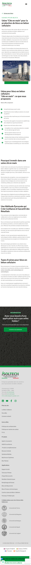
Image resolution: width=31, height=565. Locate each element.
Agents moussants (7, 441)
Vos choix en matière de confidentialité (14, 559)
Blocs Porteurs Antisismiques (10, 489)
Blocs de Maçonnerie (7, 486)
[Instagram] (15, 401)
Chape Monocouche (7, 476)
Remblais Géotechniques (8, 479)
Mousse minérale (6, 451)
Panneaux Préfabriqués (8, 496)
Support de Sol (5, 469)
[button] (26, 4)
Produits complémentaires (9, 448)
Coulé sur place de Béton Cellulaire (11, 492)
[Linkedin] (3, 401)
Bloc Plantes (5, 461)
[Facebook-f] (11, 401)
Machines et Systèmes (8, 457)
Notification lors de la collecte (12, 563)
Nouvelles (4, 413)
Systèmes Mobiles (6, 454)
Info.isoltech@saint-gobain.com (10, 396)
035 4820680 (10, 392)
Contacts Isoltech (6, 416)
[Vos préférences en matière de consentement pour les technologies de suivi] (3, 562)
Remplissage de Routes (8, 482)
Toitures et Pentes (6, 473)
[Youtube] (7, 401)
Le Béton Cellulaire (7, 410)
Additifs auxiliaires (7, 444)
